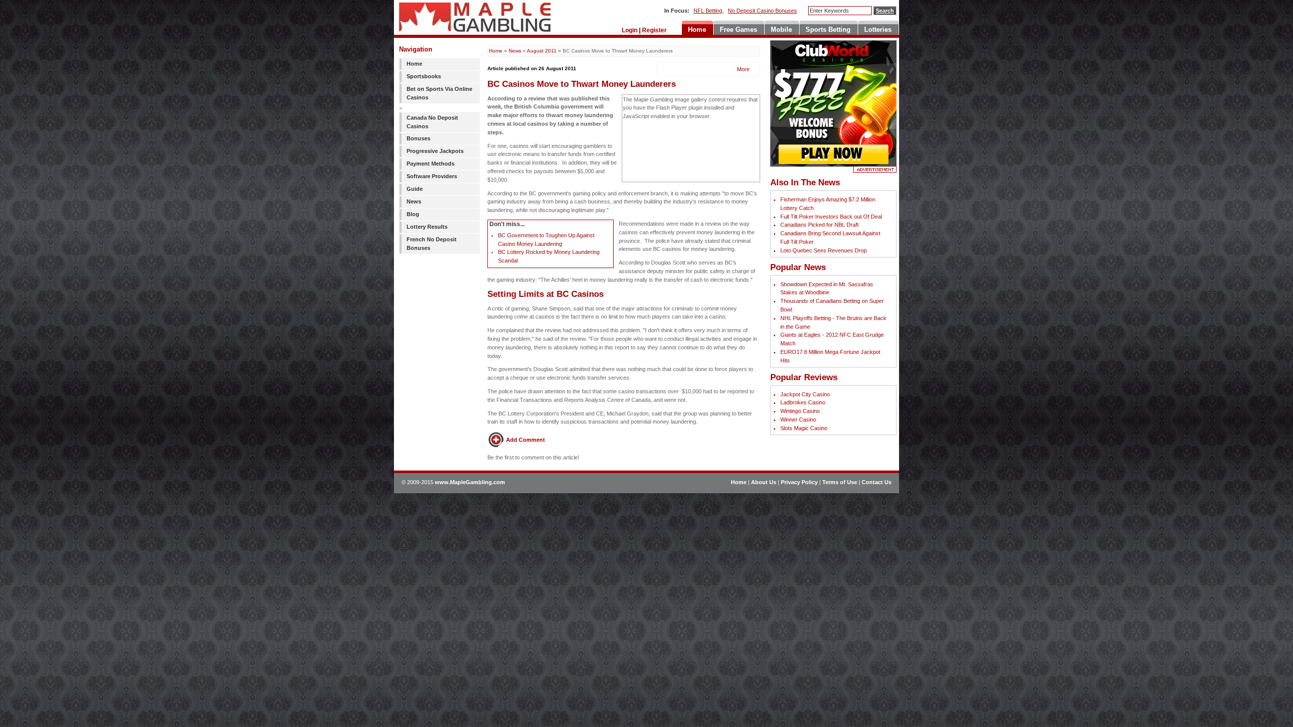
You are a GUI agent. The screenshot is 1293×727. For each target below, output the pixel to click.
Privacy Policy (799, 482)
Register (654, 30)
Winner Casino (798, 420)
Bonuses (418, 138)
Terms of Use (839, 482)
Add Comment (525, 440)
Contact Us (876, 482)
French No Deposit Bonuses (432, 243)
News (414, 201)
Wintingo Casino (800, 411)
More (742, 69)
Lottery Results (427, 227)
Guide (415, 189)
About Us (763, 482)
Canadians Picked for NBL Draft (819, 225)
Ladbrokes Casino (802, 402)
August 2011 (542, 51)
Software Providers (432, 176)
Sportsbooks (424, 76)
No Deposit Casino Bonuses (762, 11)
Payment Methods (431, 164)
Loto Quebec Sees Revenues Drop (823, 250)
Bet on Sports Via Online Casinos (439, 93)
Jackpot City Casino (805, 394)
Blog (413, 214)
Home (414, 64)
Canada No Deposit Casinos (432, 122)
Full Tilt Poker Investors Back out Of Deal (831, 217)
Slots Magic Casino (803, 428)
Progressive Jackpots (435, 151)
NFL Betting (707, 11)
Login (629, 30)
